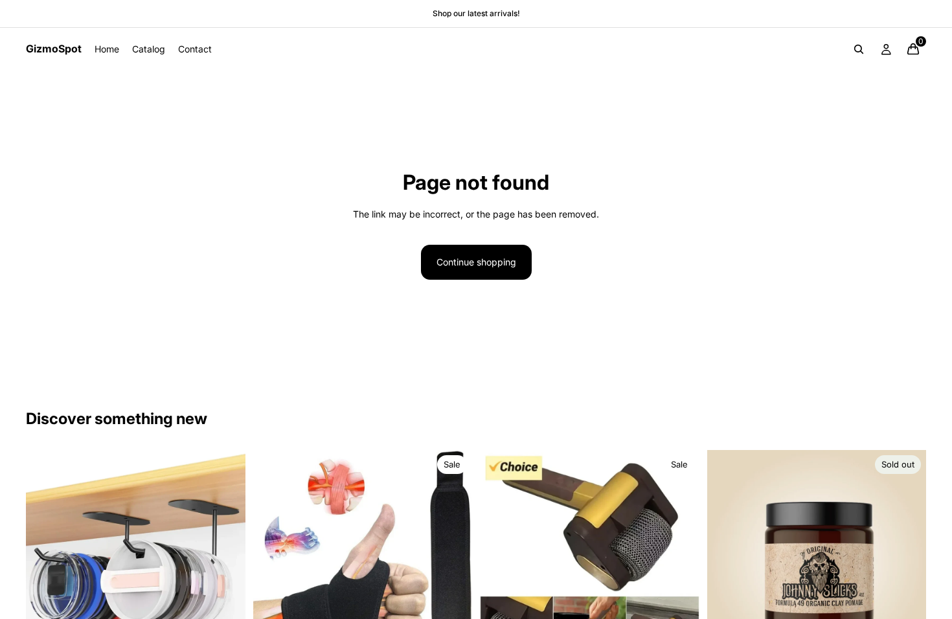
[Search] (858, 49)
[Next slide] (226, 560)
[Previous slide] (45, 560)
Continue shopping (476, 261)
